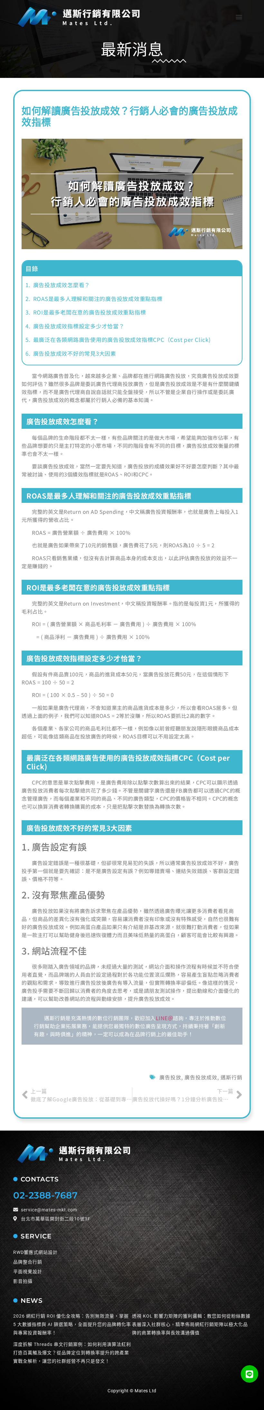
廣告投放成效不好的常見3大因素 (74, 353)
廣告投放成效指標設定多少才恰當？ (79, 326)
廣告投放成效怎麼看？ (61, 285)
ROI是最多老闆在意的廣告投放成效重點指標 (89, 312)
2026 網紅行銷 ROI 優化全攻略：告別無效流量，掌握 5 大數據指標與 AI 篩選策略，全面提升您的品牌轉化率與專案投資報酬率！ (72, 1324)
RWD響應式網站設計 (35, 1252)
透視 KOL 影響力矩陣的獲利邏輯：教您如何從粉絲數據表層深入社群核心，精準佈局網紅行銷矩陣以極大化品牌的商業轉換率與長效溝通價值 (191, 1324)
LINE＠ (164, 1018)
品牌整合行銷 (27, 1261)
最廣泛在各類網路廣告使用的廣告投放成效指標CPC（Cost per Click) (122, 339)
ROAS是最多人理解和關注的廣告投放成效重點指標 (98, 299)
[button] (239, 17)
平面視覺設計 (27, 1271)
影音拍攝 (23, 1281)
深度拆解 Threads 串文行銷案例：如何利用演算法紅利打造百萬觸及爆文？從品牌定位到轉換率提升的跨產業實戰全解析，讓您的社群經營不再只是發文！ (72, 1353)
